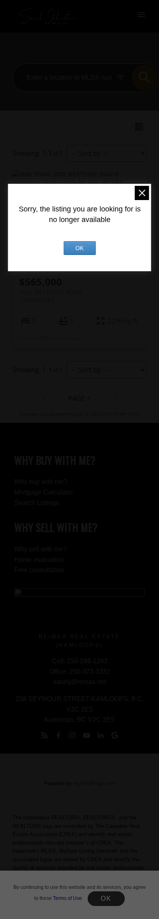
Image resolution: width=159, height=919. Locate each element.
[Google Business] (114, 735)
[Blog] (44, 735)
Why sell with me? (40, 549)
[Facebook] (58, 735)
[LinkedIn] (100, 735)
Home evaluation (39, 559)
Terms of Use (67, 898)
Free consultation (39, 569)
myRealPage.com (94, 783)
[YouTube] (86, 735)
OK (106, 898)
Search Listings (36, 502)
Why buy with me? (40, 481)
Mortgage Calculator (43, 492)
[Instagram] (72, 735)
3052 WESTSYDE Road (50, 295)
